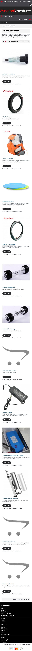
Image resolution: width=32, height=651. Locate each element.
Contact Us (3, 618)
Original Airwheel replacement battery (13, 455)
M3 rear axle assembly (8, 329)
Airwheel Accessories (10, 26)
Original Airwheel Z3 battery (10, 498)
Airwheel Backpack (7, 158)
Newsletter (3, 642)
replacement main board (9, 370)
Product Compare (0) (13, 41)
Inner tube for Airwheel (8, 244)
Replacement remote (8, 584)
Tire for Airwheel (7, 117)
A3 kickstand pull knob (8, 74)
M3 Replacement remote (9, 541)
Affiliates (3, 630)
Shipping (3, 610)
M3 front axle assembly (8, 287)
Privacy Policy (4, 611)
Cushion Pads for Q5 (8, 201)
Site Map (3, 621)
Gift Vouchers (4, 628)
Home (2, 26)
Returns (3, 620)
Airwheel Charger (7, 412)
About (2, 608)
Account (3, 637)
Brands (3, 627)
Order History (4, 639)
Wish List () (4, 640)
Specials (3, 632)
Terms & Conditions (6, 613)
